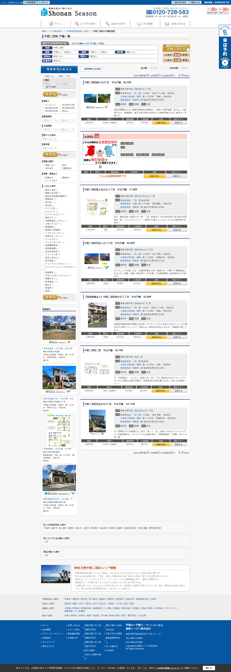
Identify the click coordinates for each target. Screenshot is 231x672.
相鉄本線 (126, 608)
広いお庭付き (112, 646)
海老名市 (104, 528)
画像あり (49, 177)
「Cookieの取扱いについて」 (168, 668)
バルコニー (51, 211)
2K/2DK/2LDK (51, 108)
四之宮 (102, 603)
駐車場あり (51, 281)
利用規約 (46, 638)
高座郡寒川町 (130, 528)
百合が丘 (143, 249)
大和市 (86, 528)
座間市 (112, 528)
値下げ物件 (51, 87)
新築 (61, 76)
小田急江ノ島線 (139, 608)
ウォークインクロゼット (57, 264)
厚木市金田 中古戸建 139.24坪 (58, 348)
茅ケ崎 (104, 615)
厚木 (124, 615)
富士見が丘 (144, 196)
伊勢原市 (94, 528)
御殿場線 (68, 611)
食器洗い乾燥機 (53, 230)
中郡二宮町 (134, 89)
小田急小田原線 (127, 96)
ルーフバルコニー (54, 214)
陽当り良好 (51, 190)
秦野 (139, 96)
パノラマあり (51, 180)
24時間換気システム (55, 221)
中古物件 (110, 650)
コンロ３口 (51, 239)
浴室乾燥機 (51, 248)
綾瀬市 (120, 528)
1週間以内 (67, 168)
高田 (132, 603)
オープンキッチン (54, 242)
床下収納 (50, 260)
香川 (95, 603)
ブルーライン (171, 608)
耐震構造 (50, 227)
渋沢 (81, 603)
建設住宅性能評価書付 (56, 196)
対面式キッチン (53, 236)
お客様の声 (73, 638)
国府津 (136, 100)
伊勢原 (74, 615)
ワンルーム (50, 105)
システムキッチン (54, 233)
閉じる (209, 668)
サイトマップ (48, 642)
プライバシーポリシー (52, 633)
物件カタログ (48, 646)
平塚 (66, 615)
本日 (64, 165)
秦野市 (71, 528)
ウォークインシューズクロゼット (59, 268)
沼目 (126, 603)
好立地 (49, 205)
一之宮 (119, 603)
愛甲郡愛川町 (155, 528)
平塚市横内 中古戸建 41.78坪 (58, 449)
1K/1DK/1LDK (68, 105)
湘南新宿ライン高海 (102, 608)
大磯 (135, 203)
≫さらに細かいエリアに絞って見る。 (88, 43)
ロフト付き (51, 208)
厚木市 (79, 528)
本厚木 (82, 615)
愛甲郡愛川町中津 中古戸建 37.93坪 (60, 499)
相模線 (116, 608)
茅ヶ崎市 (63, 528)
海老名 (96, 615)
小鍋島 (110, 603)
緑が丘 (142, 89)
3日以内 (49, 168)
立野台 (88, 603)
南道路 (49, 288)
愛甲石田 (132, 615)
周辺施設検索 (74, 633)
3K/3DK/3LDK (68, 108)
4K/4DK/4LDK (51, 111)
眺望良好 (50, 199)
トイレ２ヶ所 (52, 254)
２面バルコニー (53, 224)
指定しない (50, 76)
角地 (48, 291)
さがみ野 (142, 615)
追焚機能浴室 (52, 245)
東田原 (67, 603)
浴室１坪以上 (52, 257)
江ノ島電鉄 (80, 611)
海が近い (50, 202)
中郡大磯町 (143, 528)
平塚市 (47, 528)
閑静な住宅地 (52, 193)
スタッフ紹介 (74, 629)
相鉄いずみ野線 (155, 608)
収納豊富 (50, 272)
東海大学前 (114, 615)
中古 (68, 76)
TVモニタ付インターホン (58, 275)
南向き (49, 285)
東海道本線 (125, 93)
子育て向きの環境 (114, 633)
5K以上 (65, 111)
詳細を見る (161, 123)
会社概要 (46, 629)
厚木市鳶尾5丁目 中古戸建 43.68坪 (60, 399)
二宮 (135, 93)
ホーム (45, 625)
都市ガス (50, 217)
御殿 (75, 603)
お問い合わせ (74, 625)
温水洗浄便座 (52, 251)
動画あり (66, 177)
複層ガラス (51, 278)
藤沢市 (54, 528)
